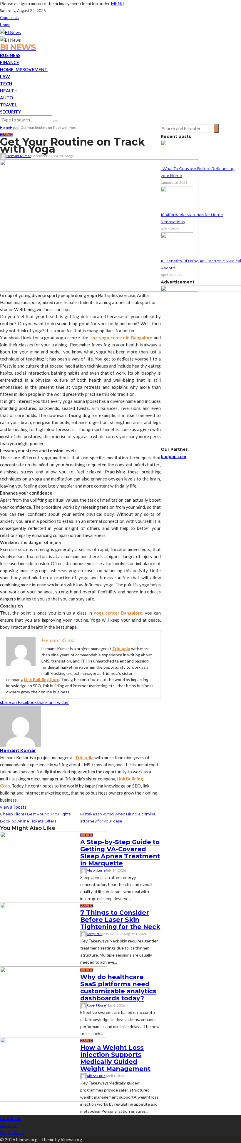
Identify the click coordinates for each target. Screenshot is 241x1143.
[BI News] (10, 31)
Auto (6, 97)
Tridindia (121, 648)
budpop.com (173, 456)
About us (8, 1125)
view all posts (13, 807)
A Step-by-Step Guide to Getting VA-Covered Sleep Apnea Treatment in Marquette (120, 852)
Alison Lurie (96, 870)
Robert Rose (96, 1005)
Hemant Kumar (18, 155)
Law (5, 76)
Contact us (9, 17)
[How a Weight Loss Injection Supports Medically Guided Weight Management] (53, 1069)
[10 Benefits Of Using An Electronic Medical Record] (177, 244)
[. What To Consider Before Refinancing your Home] (177, 152)
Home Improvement (24, 69)
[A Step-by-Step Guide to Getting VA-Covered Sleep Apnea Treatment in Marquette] (53, 863)
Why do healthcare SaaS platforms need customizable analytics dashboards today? (118, 987)
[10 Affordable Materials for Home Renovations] (177, 198)
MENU (117, 3)
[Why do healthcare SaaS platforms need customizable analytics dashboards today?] (53, 998)
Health (9, 90)
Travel (8, 104)
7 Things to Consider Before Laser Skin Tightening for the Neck (120, 919)
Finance (9, 62)
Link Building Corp (41, 679)
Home (5, 24)
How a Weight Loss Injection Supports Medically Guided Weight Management (115, 1058)
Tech (6, 83)
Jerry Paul (94, 934)
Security (10, 111)
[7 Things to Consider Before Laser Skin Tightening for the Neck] (53, 934)
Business (10, 55)
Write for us (12, 1132)
